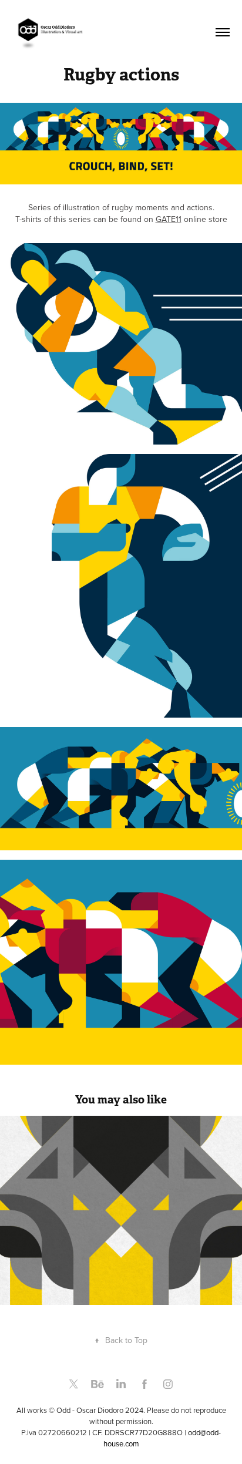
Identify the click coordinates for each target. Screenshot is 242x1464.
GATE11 (169, 219)
